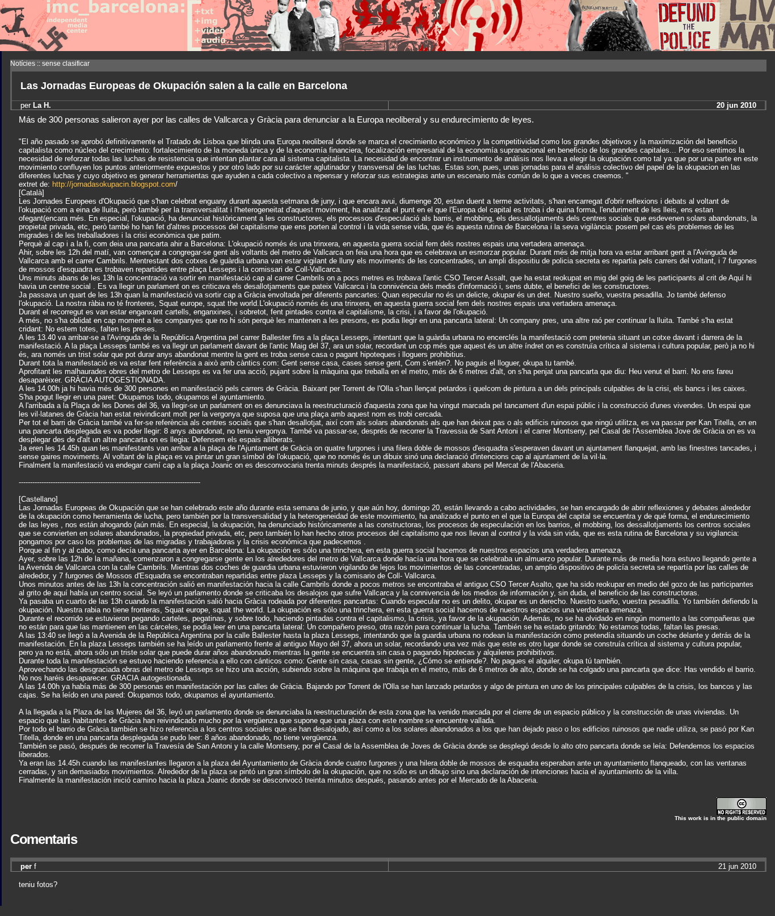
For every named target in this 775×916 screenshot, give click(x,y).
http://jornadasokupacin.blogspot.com (113, 184)
